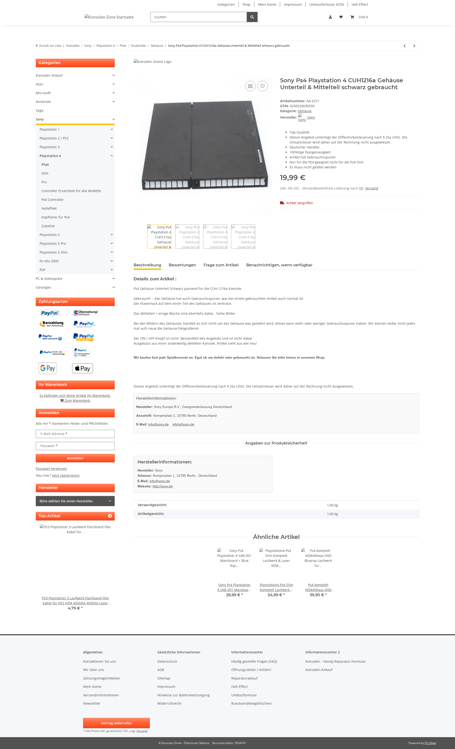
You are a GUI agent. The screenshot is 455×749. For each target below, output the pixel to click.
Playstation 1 (50, 129)
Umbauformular (244, 695)
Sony (40, 119)
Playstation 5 (50, 234)
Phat (45, 164)
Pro (44, 182)
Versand (371, 188)
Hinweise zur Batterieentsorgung (183, 695)
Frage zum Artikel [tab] (221, 265)
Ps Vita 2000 (49, 261)
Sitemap (163, 678)
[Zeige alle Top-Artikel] (110, 516)
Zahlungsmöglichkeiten (101, 678)
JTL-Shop (430, 743)
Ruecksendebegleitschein (251, 703)
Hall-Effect (360, 4)
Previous (47, 571)
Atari (39, 84)
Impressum (293, 4)
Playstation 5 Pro (53, 243)
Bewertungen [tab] (182, 265)
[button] (330, 17)
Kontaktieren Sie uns (99, 661)
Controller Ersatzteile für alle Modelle (71, 191)
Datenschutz (167, 661)
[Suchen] (252, 17)
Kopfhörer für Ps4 (55, 217)
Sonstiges (43, 287)
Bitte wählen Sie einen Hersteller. (67, 501)
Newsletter (91, 703)
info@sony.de (158, 424)
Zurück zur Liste (50, 45)
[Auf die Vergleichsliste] (250, 86)
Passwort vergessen (51, 468)
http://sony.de (163, 486)
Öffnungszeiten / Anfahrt (251, 669)
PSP (42, 270)
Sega (39, 110)
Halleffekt (49, 208)
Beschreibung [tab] (147, 265)
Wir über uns (93, 669)
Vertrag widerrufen (116, 723)
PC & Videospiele (49, 278)
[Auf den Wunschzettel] (262, 86)
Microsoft (43, 93)
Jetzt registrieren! (66, 475)
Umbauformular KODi (326, 4)
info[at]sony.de (183, 424)
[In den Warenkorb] (137, 74)
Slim (44, 173)
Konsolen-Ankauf (318, 669)
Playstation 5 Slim (54, 252)
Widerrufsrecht (169, 703)
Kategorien (226, 4)
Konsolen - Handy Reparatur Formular (335, 661)
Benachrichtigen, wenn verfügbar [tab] (279, 265)
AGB (160, 669)
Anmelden (75, 458)
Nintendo (43, 101)
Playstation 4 (50, 155)
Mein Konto (267, 4)
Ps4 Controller (52, 199)
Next (103, 571)
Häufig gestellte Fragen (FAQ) (254, 661)
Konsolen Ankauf (49, 75)
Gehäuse (305, 111)
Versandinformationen (101, 695)
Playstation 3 (50, 147)
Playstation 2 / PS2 (54, 138)
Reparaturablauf (244, 678)
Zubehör (48, 226)
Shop (246, 4)
